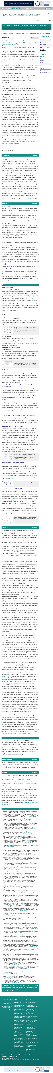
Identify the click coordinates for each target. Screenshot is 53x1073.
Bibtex (41, 58)
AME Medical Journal (18, 1001)
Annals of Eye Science (18, 1013)
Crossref (20, 812)
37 (31, 664)
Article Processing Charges (21, 28)
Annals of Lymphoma (18, 1019)
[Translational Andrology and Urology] (26, 14)
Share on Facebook (44, 70)
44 (32, 711)
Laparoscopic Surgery (30, 1023)
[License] (44, 50)
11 (21, 188)
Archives (4, 28)
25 (13, 532)
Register (18, 8)
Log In (13, 8)
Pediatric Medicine (29, 1027)
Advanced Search (48, 21)
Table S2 (32, 465)
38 (18, 681)
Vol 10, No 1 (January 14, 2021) (11, 32)
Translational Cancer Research (32, 1041)
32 (9, 617)
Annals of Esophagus (18, 1012)
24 (17, 571)
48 (2, 724)
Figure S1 (8, 293)
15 (29, 296)
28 (15, 553)
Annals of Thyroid (17, 1023)
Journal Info (9, 25)
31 (8, 617)
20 (10, 303)
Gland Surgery (17, 1041)
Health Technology (17, 1045)
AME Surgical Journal (18, 1002)
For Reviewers (25, 25)
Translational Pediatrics (30, 1047)
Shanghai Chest (29, 1031)
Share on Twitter (43, 72)
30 (2, 600)
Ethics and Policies (34, 25)
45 (23, 721)
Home (4, 25)
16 (28, 298)
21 (11, 303)
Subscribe (49, 8)
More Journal (28, 1052)
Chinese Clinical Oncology (19, 1032)
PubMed (24, 812)
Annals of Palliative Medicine (19, 1020)
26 (16, 539)
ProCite (41, 62)
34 (7, 626)
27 (10, 550)
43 (30, 711)
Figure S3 (18, 417)
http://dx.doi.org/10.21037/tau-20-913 (28, 198)
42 (2, 703)
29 (33, 589)
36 (10, 658)
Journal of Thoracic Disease (31, 1020)
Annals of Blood (17, 1003)
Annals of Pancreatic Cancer (19, 1021)
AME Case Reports (18, 999)
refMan (41, 64)
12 (36, 254)
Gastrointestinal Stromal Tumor (20, 1039)
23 (11, 532)
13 (28, 296)
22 (17, 501)
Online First (10, 28)
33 (30, 622)
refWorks (42, 65)
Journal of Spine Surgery (30, 1019)
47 (34, 728)
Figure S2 (12, 394)
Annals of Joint (17, 1014)
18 (29, 298)
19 (32, 300)
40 (27, 688)
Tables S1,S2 (5, 307)
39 (6, 684)
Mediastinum (28, 1024)
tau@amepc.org (7, 1061)
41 (12, 696)
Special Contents (43, 25)
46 (37, 722)
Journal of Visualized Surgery (31, 1021)
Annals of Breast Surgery (19, 1005)
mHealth (27, 1025)
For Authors (16, 25)
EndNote (42, 60)
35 (9, 626)
